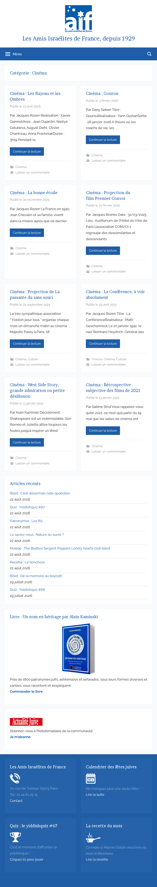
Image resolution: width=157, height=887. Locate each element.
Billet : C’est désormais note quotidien (40, 493)
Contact (16, 801)
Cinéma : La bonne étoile (34, 192)
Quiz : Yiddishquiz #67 (27, 507)
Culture (33, 359)
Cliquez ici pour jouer (26, 859)
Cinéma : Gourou (102, 93)
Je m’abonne (20, 737)
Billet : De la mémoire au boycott (36, 576)
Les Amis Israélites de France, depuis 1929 (78, 38)
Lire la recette (97, 859)
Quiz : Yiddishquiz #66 (27, 590)
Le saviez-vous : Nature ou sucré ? (37, 534)
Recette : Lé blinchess (27, 562)
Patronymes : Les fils (26, 521)
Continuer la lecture (27, 151)
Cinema (97, 359)
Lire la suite (95, 794)
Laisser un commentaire (33, 172)
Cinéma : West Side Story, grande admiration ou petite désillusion (37, 390)
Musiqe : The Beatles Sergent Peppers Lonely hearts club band (60, 548)
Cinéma (21, 167)
